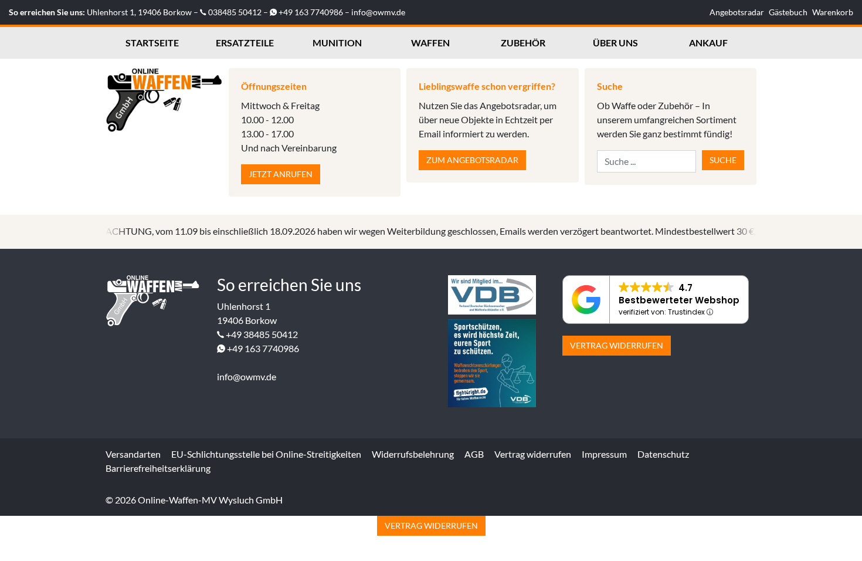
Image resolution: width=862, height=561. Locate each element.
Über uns (615, 42)
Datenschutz (663, 453)
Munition (337, 42)
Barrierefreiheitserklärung (158, 468)
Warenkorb (832, 12)
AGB (474, 453)
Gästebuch (788, 12)
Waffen (430, 42)
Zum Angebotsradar (472, 160)
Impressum (604, 453)
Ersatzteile (245, 42)
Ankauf (708, 42)
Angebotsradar (737, 12)
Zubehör (523, 42)
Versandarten (133, 453)
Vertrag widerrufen (616, 345)
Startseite (152, 42)
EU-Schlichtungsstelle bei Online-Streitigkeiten (266, 453)
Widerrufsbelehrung (413, 453)
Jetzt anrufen (281, 174)
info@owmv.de (378, 12)
